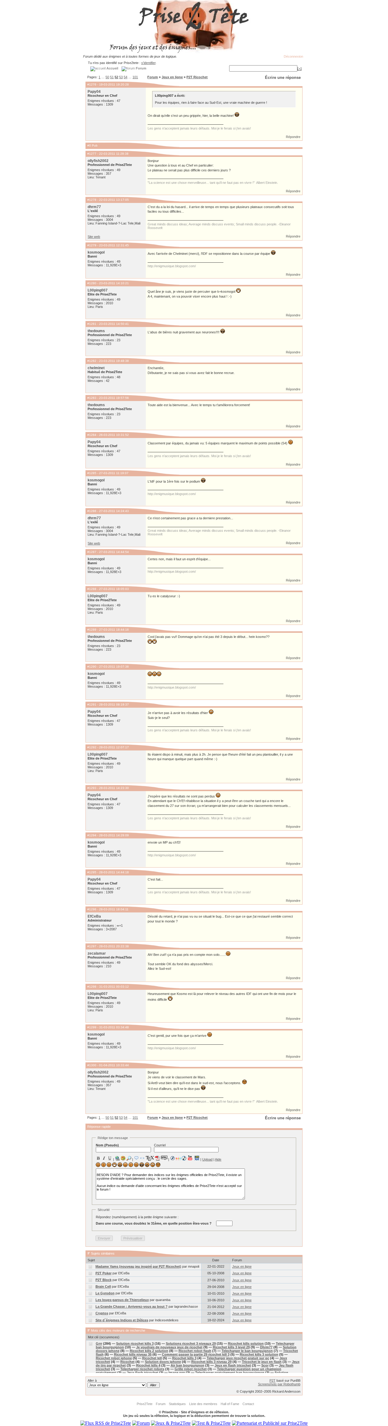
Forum (152, 77)
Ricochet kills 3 (184, 1358)
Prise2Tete (144, 1404)
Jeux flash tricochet (142, 1372)
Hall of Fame (230, 1404)
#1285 (91, 473)
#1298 (91, 986)
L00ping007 (98, 290)
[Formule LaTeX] (150, 1158)
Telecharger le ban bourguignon (247, 1351)
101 (135, 77)
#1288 (91, 589)
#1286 (91, 511)
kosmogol (96, 252)
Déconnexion (293, 56)
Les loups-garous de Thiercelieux (122, 1300)
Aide (218, 1159)
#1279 (91, 245)
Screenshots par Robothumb (279, 1384)
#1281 (91, 323)
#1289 (91, 629)
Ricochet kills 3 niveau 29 (211, 1362)
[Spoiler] (164, 1158)
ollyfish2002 (98, 161)
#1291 (91, 704)
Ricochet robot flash (195, 1351)
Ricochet (127, 1362)
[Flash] (172, 1158)
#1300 (91, 1065)
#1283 (91, 397)
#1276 (91, 84)
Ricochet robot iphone (114, 1358)
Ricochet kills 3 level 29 (231, 1347)
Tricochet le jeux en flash (262, 1362)
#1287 (91, 552)
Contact (248, 1404)
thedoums (96, 331)
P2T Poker (103, 1273)
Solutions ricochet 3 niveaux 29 (191, 1343)
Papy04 (94, 91)
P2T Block (103, 1280)
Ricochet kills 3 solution (259, 1354)
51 (112, 77)
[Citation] (136, 1158)
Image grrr (177, 1372)
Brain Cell (103, 1286)
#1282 (91, 360)
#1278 (91, 199)
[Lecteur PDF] (157, 1158)
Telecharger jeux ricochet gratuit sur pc (238, 1358)
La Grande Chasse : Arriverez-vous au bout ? (131, 1306)
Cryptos (101, 1313)
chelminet (96, 368)
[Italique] (104, 1158)
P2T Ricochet (197, 77)
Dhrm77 (266, 1347)
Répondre (293, 137)
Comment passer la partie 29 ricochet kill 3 (195, 1354)
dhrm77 (94, 207)
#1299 (91, 1027)
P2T (272, 1380)
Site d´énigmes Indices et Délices (121, 1320)
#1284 (91, 435)
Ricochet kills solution (246, 1343)
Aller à (92, 1380)
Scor (265, 1365)
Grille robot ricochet (191, 1369)
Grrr (99, 1343)
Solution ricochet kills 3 (135, 1343)
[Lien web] (117, 1158)
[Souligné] (109, 1158)
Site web (94, 236)
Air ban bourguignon (187, 1365)
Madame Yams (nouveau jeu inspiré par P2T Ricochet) (138, 1266)
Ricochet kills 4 (148, 1365)
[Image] (123, 1158)
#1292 (91, 747)
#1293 (91, 788)
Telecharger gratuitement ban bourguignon (229, 1372)
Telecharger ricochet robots (142, 1369)
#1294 (91, 835)
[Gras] (98, 1158)
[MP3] (184, 1158)
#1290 (91, 666)
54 (125, 77)
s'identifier (148, 63)
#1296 (91, 909)
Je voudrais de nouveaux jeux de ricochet (169, 1347)
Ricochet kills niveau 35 (133, 1354)
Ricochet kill (152, 1358)
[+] (299, 68)
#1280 (91, 283)
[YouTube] (190, 1158)
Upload (207, 1159)
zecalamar (97, 953)
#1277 (91, 153)
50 (107, 77)
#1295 (91, 872)
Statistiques (177, 1404)
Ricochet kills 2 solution (149, 1351)
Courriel (160, 1145)
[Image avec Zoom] (128, 1158)
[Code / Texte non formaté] (142, 1158)
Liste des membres (203, 1404)
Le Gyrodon (105, 1293)
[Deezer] (178, 1158)
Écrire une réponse (283, 77)
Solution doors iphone (163, 1362)
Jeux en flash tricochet (233, 1365)
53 (121, 77)
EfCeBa (94, 916)
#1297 (91, 946)
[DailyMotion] (196, 1158)
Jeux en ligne (172, 77)
